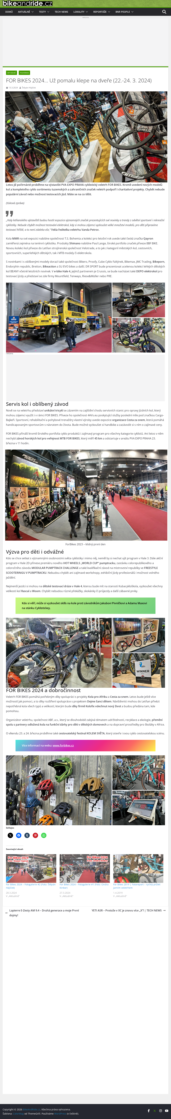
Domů (9, 11)
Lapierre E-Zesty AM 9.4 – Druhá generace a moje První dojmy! (44, 913)
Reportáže (100, 11)
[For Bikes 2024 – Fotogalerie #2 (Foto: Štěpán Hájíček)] (31, 868)
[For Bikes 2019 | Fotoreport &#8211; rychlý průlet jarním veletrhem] (138, 868)
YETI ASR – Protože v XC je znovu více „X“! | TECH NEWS (127, 910)
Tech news (61, 11)
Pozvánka (24, 73)
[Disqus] (85, 960)
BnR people (123, 11)
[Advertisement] (85, 41)
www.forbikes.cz (63, 745)
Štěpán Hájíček (29, 87)
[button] (32, 11)
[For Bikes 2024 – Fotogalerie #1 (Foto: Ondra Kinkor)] (85, 868)
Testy (42, 11)
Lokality (78, 11)
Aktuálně (24, 11)
